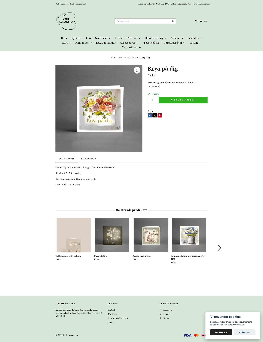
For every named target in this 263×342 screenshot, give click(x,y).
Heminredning (154, 38)
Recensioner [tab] (88, 158)
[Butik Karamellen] (94, 21)
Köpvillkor (112, 314)
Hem (64, 38)
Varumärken (130, 47)
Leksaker (193, 38)
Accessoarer (127, 42)
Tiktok (165, 318)
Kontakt (111, 310)
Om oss (111, 322)
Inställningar (244, 332)
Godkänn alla (221, 332)
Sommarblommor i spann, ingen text (188, 257)
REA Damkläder (106, 42)
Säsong (193, 42)
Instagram (167, 314)
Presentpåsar (151, 42)
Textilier (132, 38)
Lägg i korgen (185, 100)
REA (88, 38)
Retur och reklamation (118, 318)
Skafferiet (101, 38)
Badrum (175, 38)
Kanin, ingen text (141, 255)
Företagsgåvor (173, 42)
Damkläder (82, 42)
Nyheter (76, 38)
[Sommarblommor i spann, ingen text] (189, 235)
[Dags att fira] (112, 235)
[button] (219, 248)
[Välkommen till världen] (73, 235)
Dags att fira (100, 255)
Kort (65, 42)
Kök (117, 38)
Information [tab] (66, 158)
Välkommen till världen (68, 255)
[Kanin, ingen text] (150, 235)
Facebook (167, 310)
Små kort (131, 57)
